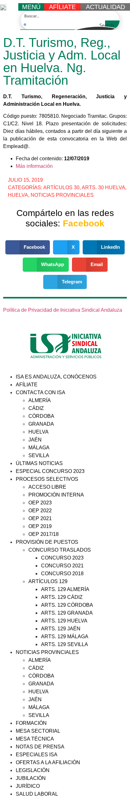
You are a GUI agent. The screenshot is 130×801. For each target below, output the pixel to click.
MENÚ (31, 6)
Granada (41, 424)
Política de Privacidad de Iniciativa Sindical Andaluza (62, 310)
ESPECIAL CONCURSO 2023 (50, 471)
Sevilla (38, 455)
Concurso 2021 (62, 565)
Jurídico (28, 786)
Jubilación (31, 778)
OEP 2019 (40, 526)
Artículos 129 (48, 581)
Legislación (33, 770)
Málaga (39, 447)
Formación (31, 723)
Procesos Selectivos (47, 479)
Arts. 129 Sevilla (64, 644)
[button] (27, 247)
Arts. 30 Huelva (103, 187)
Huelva (18, 195)
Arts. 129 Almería (65, 589)
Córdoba (41, 416)
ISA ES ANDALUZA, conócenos (56, 376)
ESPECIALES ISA (36, 754)
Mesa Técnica (35, 738)
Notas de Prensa (40, 746)
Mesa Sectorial (38, 731)
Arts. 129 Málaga (64, 636)
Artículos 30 (61, 187)
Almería (39, 400)
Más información (34, 166)
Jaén (35, 439)
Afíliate (27, 384)
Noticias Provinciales (62, 195)
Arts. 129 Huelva (64, 620)
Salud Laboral (37, 794)
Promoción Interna (56, 494)
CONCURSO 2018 (62, 573)
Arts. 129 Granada (67, 613)
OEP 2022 (40, 510)
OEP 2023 (40, 502)
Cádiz (36, 408)
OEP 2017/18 (43, 534)
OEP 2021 (40, 518)
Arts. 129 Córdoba (67, 605)
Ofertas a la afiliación (48, 762)
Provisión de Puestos (47, 542)
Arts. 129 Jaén (60, 628)
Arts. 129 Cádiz (62, 597)
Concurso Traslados (59, 550)
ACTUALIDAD (105, 6)
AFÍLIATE (62, 6)
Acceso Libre (47, 487)
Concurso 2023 (62, 557)
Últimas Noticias (39, 463)
